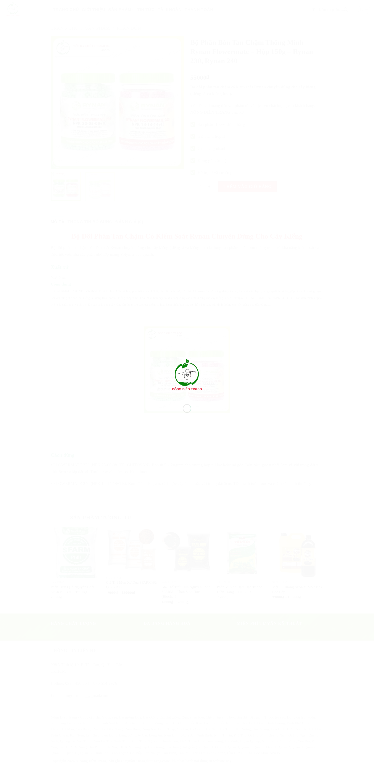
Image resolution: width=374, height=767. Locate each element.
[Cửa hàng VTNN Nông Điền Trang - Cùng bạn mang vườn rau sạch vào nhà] (187, 375)
